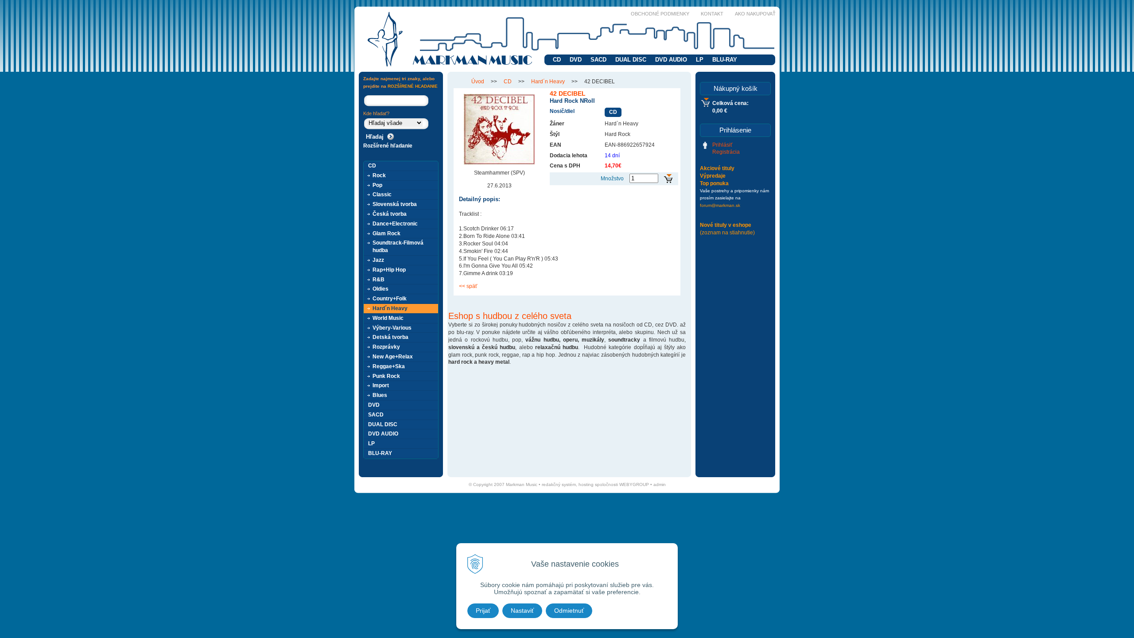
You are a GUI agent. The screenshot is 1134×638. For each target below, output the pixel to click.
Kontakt (712, 13)
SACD (598, 59)
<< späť (468, 286)
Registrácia (726, 152)
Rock (379, 175)
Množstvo (612, 178)
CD (557, 59)
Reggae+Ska (389, 366)
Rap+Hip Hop (389, 270)
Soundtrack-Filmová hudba (398, 246)
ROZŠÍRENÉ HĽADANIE (413, 86)
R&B (378, 279)
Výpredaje (713, 176)
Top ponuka (714, 183)
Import (381, 385)
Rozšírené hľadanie (387, 146)
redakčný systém (559, 484)
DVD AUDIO (671, 59)
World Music (388, 318)
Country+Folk (390, 299)
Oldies (380, 289)
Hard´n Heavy (548, 81)
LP (699, 59)
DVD (576, 59)
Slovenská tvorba (395, 204)
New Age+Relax (393, 357)
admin (659, 484)
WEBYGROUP (634, 484)
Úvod (477, 81)
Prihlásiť (722, 145)
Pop (377, 185)
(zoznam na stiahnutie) (727, 233)
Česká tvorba (390, 214)
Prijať (483, 610)
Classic (382, 194)
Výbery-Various (392, 328)
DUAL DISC (630, 59)
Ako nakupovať (755, 13)
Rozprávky (386, 347)
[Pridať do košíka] (668, 179)
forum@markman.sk (720, 205)
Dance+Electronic (395, 224)
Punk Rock (386, 376)
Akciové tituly (717, 168)
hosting (586, 484)
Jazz (378, 260)
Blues (380, 395)
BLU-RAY (724, 59)
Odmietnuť (569, 610)
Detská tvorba (390, 337)
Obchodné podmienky (660, 13)
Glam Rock (386, 233)
